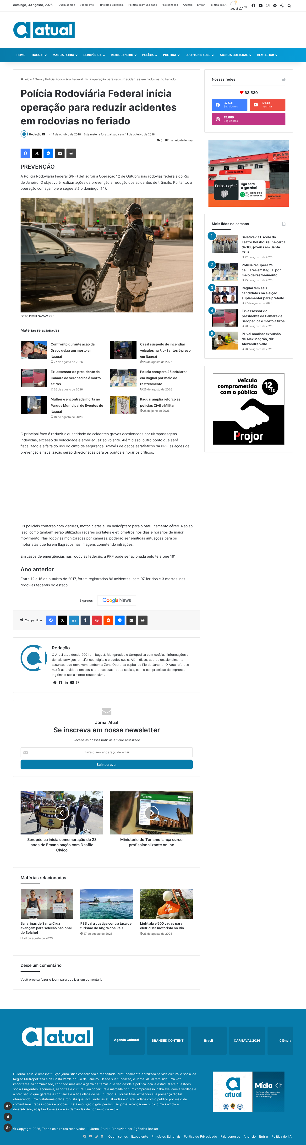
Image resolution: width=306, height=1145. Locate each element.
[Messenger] (48, 153)
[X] (37, 153)
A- (8, 1127)
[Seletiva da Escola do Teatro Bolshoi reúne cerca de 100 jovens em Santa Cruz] (225, 244)
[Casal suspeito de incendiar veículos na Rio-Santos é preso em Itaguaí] (123, 350)
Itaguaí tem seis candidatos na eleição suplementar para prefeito (263, 293)
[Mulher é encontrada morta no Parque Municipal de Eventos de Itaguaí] (34, 405)
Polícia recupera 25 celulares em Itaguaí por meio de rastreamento (163, 378)
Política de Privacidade (142, 4)
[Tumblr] (85, 620)
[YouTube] (72, 682)
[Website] (55, 682)
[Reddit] (108, 620)
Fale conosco (170, 4)
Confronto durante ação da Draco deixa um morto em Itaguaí (73, 350)
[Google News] (117, 600)
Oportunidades (198, 55)
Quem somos (67, 4)
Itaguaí (37, 55)
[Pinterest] (97, 620)
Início (27, 79)
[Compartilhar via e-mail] (60, 153)
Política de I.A (217, 4)
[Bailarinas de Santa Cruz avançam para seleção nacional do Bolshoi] (47, 904)
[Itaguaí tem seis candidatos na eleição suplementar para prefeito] (225, 295)
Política (169, 55)
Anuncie (187, 4)
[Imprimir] (71, 153)
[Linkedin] (74, 620)
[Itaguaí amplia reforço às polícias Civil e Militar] (123, 405)
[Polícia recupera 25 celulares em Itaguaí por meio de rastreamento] (123, 378)
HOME (20, 55)
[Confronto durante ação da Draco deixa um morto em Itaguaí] (34, 350)
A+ (8, 1106)
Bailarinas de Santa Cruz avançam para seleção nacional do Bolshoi (46, 927)
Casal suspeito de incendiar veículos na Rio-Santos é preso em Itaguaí (165, 350)
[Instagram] (78, 682)
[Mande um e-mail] (43, 134)
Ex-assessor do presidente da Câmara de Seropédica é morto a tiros (76, 378)
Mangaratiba (63, 55)
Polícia (147, 55)
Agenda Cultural (234, 55)
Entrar (201, 4)
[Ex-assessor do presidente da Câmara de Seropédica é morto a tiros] (34, 378)
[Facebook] (25, 153)
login (55, 979)
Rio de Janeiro (122, 55)
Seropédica (92, 55)
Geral (39, 79)
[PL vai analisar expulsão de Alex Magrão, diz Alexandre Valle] (225, 341)
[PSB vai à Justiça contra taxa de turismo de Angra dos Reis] (106, 904)
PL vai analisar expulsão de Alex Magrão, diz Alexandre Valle (261, 339)
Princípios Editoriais (111, 4)
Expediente (87, 4)
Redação (35, 134)
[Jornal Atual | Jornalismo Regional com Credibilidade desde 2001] (44, 29)
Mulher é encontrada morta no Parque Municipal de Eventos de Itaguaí (77, 405)
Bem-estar (265, 55)
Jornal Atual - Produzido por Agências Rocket (124, 1129)
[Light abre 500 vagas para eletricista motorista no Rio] (166, 904)
